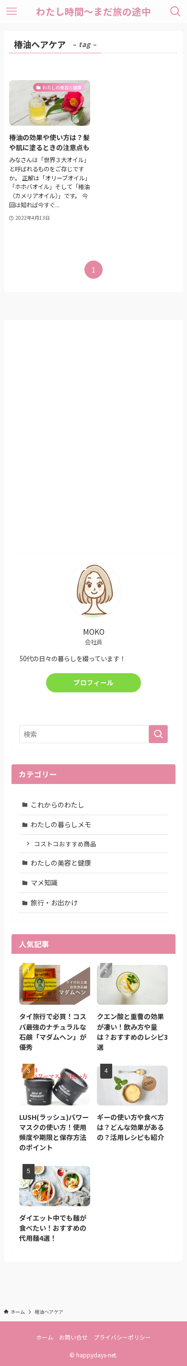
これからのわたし (57, 804)
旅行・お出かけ (54, 902)
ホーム (44, 1337)
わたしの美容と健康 (61, 862)
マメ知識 (44, 882)
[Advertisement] (93, 441)
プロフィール (93, 682)
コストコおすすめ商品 (65, 843)
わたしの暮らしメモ (61, 824)
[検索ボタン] (175, 11)
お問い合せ (73, 1337)
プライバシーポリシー (122, 1337)
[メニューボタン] (11, 11)
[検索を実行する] (158, 734)
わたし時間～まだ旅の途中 (93, 11)
